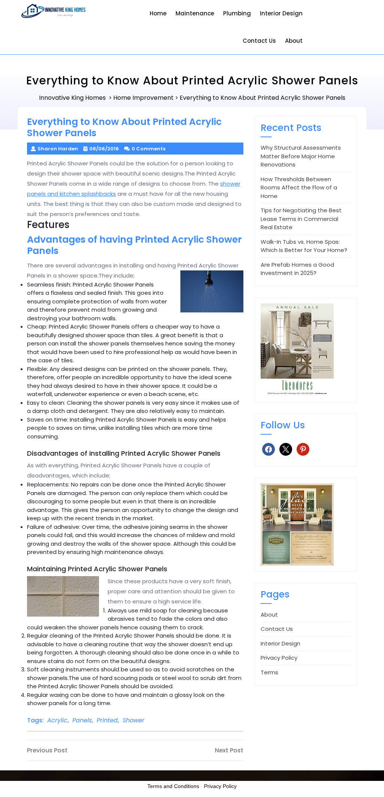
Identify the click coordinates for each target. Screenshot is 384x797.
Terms (269, 672)
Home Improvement (143, 97)
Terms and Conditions (173, 786)
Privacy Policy (279, 658)
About (294, 41)
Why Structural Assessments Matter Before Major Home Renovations (301, 156)
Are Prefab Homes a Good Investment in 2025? (297, 269)
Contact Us (259, 41)
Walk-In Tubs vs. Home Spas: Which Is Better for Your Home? (304, 246)
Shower (133, 720)
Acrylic (57, 720)
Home (158, 13)
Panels (82, 720)
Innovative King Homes (72, 97)
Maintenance (195, 13)
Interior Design (281, 13)
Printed (107, 720)
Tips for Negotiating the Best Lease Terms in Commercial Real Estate (301, 218)
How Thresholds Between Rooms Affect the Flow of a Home (299, 187)
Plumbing (237, 13)
